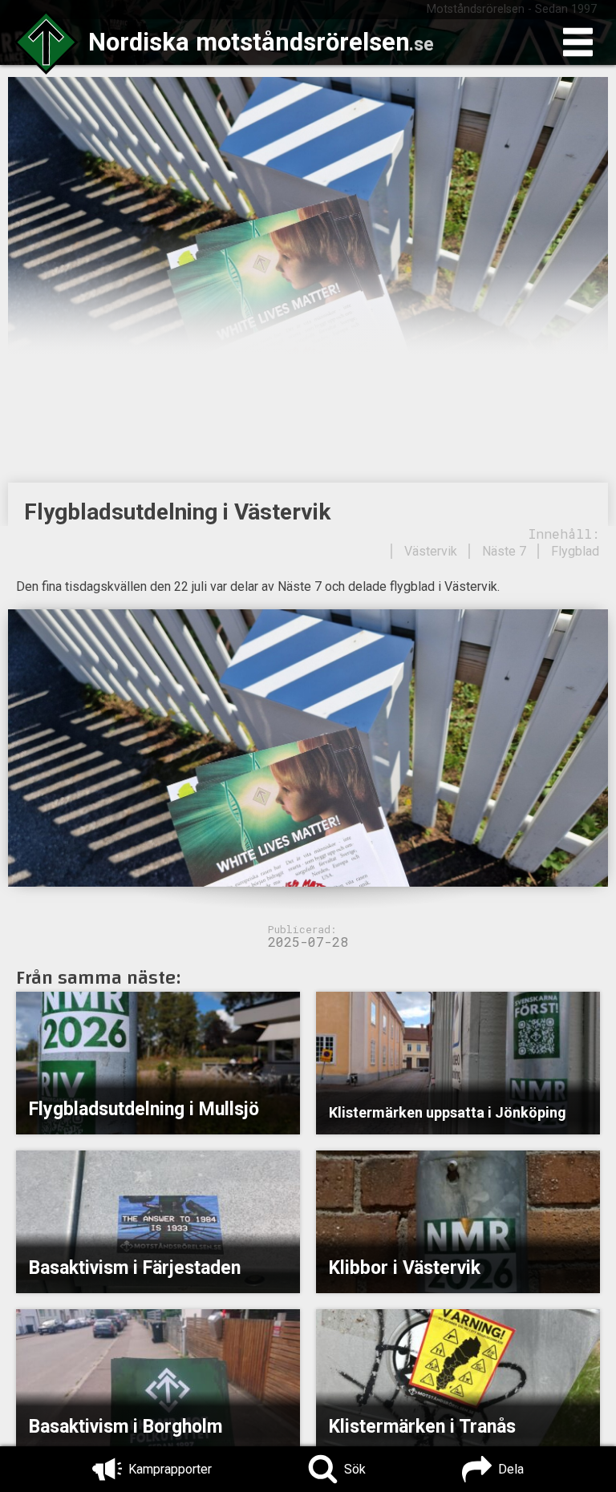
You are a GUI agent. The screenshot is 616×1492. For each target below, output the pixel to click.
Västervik (430, 551)
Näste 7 (504, 551)
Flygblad (575, 551)
